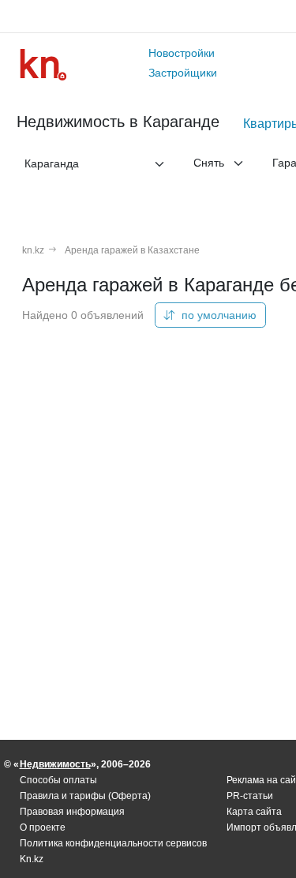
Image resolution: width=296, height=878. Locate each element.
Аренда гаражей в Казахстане (132, 250)
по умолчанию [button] (217, 315)
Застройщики (182, 72)
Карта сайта (254, 811)
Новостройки (181, 53)
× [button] (146, 163)
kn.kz (33, 250)
